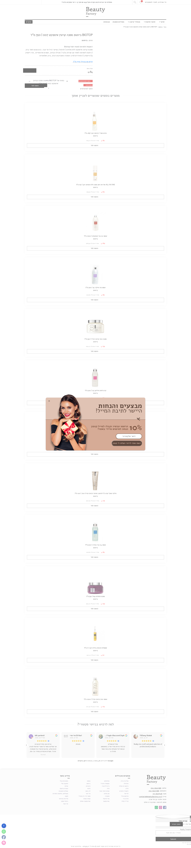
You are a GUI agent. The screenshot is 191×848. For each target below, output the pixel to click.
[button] (4, 825)
